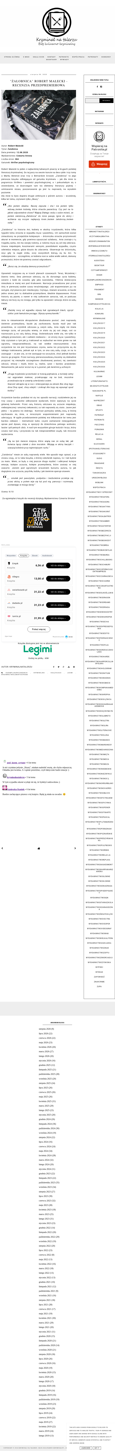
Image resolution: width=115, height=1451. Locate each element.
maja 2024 (43, 1151)
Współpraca (78, 57)
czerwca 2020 (45, 1363)
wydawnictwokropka (99, 695)
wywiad (99, 972)
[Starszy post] (75, 848)
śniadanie (99, 463)
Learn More (85, 1448)
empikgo (99, 285)
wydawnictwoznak (99, 948)
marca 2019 (44, 1431)
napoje (99, 396)
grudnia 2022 (45, 1227)
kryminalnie (40, 673)
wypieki (99, 967)
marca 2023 (44, 1214)
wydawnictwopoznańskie (99, 834)
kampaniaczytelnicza (99, 304)
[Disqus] (38, 717)
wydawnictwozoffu (99, 953)
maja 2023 (43, 1205)
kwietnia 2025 (45, 1101)
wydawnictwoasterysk (99, 526)
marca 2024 (44, 1160)
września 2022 (45, 1241)
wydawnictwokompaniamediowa (99, 689)
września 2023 (45, 1187)
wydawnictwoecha (99, 622)
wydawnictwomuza (99, 764)
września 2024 (45, 1133)
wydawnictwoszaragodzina (99, 908)
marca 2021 (44, 1322)
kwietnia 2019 (45, 1426)
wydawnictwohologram (99, 668)
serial (99, 439)
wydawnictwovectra (99, 919)
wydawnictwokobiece (99, 683)
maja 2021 (43, 1313)
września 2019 (45, 1404)
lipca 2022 (43, 1250)
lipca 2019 (43, 1413)
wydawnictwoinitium (99, 673)
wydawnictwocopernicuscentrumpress (99, 570)
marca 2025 (44, 1106)
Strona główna (12, 57)
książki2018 (99, 328)
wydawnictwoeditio (99, 633)
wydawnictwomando (99, 740)
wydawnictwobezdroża (99, 531)
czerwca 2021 (45, 1309)
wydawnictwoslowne (99, 876)
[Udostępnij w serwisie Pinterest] (74, 667)
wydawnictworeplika (99, 860)
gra (99, 294)
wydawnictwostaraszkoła (99, 902)
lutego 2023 (44, 1219)
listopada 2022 (45, 1232)
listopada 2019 (45, 1395)
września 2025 (45, 1078)
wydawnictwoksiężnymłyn (99, 711)
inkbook (99, 299)
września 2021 (45, 1295)
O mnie (26, 57)
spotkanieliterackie (99, 449)
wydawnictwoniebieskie (99, 769)
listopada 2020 (45, 1340)
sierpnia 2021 (45, 1300)
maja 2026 (43, 1042)
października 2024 (47, 1128)
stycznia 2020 (45, 1386)
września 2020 (45, 1350)
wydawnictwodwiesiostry (99, 612)
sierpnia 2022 (45, 1246)
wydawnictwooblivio (99, 793)
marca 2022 (44, 1268)
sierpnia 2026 (45, 1029)
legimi (71, 673)
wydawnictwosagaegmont (99, 865)
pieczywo (99, 425)
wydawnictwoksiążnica (99, 699)
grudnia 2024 (45, 1119)
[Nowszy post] (2, 848)
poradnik (99, 429)
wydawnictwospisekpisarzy (99, 892)
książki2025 (99, 362)
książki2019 (99, 333)
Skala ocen (38, 57)
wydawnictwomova (99, 759)
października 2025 (47, 1074)
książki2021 (99, 343)
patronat (99, 415)
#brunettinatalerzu (99, 232)
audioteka (99, 261)
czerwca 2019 (45, 1417)
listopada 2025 (45, 1069)
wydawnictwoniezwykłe (99, 774)
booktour (99, 265)
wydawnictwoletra (99, 721)
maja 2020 (43, 1368)
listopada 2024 (45, 1124)
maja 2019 (43, 1422)
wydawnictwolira (99, 726)
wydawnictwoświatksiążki (99, 914)
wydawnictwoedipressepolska (99, 627)
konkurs (99, 314)
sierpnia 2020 (45, 1354)
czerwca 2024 (45, 1146)
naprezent (99, 401)
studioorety (99, 454)
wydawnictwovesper (99, 924)
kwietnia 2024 (45, 1155)
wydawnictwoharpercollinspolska (99, 663)
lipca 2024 (43, 1142)
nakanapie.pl (99, 391)
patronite (99, 420)
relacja (99, 434)
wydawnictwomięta (99, 754)
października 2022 (47, 1237)
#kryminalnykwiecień (99, 246)
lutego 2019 (44, 1435)
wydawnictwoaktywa (99, 507)
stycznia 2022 (45, 1277)
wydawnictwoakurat (99, 512)
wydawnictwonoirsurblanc (99, 783)
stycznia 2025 (45, 1115)
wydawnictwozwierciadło (99, 958)
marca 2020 (44, 1377)
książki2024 (99, 357)
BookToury (51, 59)
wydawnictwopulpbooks (99, 845)
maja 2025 (43, 1096)
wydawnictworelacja (99, 855)
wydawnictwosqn (99, 898)
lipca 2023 (43, 1196)
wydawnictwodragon (99, 598)
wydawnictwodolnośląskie (99, 593)
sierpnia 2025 (45, 1083)
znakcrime (99, 982)
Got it (97, 1448)
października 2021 (47, 1291)
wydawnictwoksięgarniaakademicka (99, 705)
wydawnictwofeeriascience (99, 639)
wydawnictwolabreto (99, 716)
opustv (99, 410)
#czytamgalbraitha (99, 236)
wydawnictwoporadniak (99, 829)
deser (99, 275)
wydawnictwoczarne (99, 581)
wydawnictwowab (99, 933)
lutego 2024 (44, 1164)
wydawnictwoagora (99, 502)
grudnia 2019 (45, 1390)
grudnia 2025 (45, 1065)
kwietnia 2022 (45, 1264)
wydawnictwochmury (99, 565)
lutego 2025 (44, 1110)
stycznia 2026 (45, 1060)
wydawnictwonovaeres (99, 788)
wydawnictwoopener (99, 807)
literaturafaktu (99, 381)
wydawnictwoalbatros (99, 516)
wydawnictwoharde (99, 657)
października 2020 (47, 1345)
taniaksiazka (99, 473)
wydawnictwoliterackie (99, 730)
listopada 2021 (45, 1286)
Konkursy (106, 57)
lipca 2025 (43, 1087)
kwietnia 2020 (45, 1372)
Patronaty (93, 57)
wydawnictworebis (99, 850)
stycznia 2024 (45, 1169)
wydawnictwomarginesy (99, 745)
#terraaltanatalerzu (99, 256)
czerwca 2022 (45, 1255)
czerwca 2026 (45, 1038)
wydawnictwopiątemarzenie (99, 823)
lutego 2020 (44, 1381)
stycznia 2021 (45, 1331)
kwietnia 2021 (45, 1318)
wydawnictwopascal (99, 817)
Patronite (64, 57)
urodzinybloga (99, 478)
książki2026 (99, 367)
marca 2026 (44, 1051)
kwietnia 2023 (45, 1209)
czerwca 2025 (45, 1092)
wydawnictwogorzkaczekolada (99, 651)
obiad (99, 405)
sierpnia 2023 (45, 1191)
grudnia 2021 (45, 1282)
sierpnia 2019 (45, 1408)
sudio (99, 458)
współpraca (99, 487)
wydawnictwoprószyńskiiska (99, 839)
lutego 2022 (44, 1273)
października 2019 (47, 1399)
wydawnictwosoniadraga (99, 886)
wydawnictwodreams (99, 602)
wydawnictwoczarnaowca (99, 576)
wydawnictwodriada (99, 607)
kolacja (99, 309)
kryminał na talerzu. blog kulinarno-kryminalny (42, 1448)
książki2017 (99, 323)
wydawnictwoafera (99, 497)
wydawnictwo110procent (99, 492)
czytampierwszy (99, 270)
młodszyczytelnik (99, 386)
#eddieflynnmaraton (99, 241)
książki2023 (99, 352)
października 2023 (47, 1182)
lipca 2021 (43, 1304)
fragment (99, 290)
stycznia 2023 (45, 1223)
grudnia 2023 (45, 1173)
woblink (99, 483)
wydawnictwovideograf (99, 929)
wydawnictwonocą (99, 779)
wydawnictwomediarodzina (99, 750)
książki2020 (57, 673)
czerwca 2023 (45, 1200)
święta (99, 468)
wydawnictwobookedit (99, 540)
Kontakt (52, 57)
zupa (99, 987)
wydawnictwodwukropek (99, 617)
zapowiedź (99, 977)
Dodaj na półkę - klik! (38, 658)
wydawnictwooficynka (99, 803)
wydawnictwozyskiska (99, 962)
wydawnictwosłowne (99, 881)
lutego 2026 (44, 1056)
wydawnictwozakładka (99, 943)
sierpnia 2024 (45, 1137)
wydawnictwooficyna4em (99, 798)
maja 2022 (43, 1259)
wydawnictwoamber (99, 521)
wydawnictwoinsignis (99, 678)
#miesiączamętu (99, 251)
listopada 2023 (45, 1178)
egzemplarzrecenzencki (18, 673)
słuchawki (99, 444)
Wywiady (64, 59)
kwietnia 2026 (45, 1047)
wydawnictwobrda (99, 545)
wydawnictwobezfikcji (99, 536)
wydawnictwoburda (99, 555)
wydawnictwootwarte (99, 812)
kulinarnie (99, 372)
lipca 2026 (43, 1033)
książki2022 (99, 347)
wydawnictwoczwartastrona (14, 674)
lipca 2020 (43, 1359)
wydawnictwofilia (99, 645)
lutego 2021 (44, 1327)
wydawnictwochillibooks (99, 560)
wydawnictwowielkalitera (99, 938)
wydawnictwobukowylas (99, 550)
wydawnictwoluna (99, 735)
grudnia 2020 (45, 1336)
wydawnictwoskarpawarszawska (99, 870)
